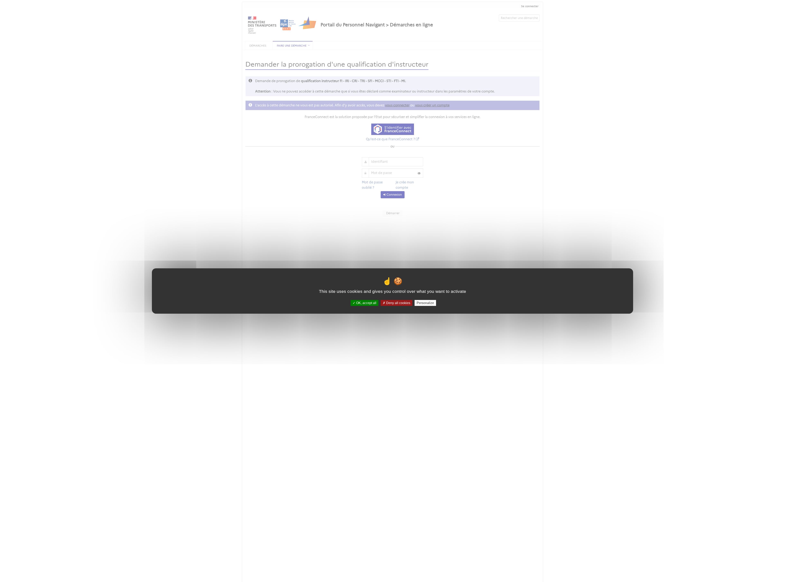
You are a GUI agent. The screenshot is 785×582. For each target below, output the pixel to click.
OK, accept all (365, 303)
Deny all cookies (397, 303)
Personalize (425, 303)
